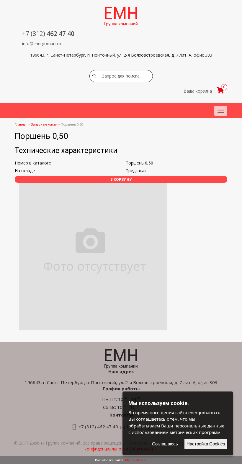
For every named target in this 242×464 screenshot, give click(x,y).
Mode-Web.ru (136, 460)
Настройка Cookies (206, 443)
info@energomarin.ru (42, 43)
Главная (21, 124)
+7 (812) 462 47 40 (98, 427)
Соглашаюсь (165, 443)
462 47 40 (48, 33)
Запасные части (44, 124)
